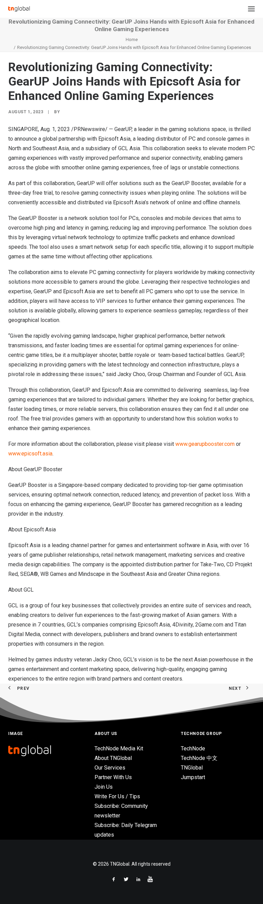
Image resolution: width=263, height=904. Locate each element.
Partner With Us (113, 777)
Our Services (110, 767)
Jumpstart (193, 777)
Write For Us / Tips (117, 796)
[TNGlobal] (19, 9)
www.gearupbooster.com (205, 444)
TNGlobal (192, 767)
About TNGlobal (113, 758)
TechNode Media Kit (119, 748)
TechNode (193, 748)
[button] (251, 9)
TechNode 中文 (199, 758)
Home (132, 39)
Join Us (104, 787)
